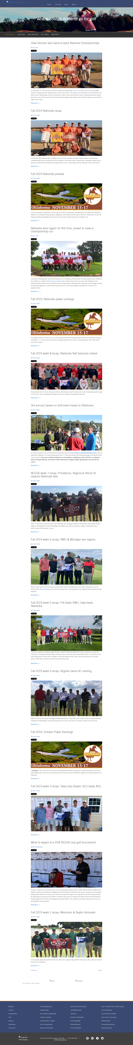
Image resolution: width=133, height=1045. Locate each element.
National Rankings (44, 589)
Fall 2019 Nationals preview (47, 174)
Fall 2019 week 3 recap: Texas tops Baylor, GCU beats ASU (66, 786)
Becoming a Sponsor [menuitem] (106, 1028)
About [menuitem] (74, 4)
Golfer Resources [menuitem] (78, 1006)
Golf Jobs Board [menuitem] (13, 1013)
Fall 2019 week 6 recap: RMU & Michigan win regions (63, 539)
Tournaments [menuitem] (46, 1006)
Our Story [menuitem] (11, 1010)
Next (100, 970)
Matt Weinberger (38, 847)
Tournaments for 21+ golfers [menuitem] (47, 1021)
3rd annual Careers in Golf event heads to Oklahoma (62, 405)
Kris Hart (35, 47)
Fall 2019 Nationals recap (46, 111)
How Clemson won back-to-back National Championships (65, 43)
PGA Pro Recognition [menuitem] (106, 1010)
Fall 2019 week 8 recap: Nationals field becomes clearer (64, 353)
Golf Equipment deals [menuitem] (76, 1010)
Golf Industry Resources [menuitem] (112, 1006)
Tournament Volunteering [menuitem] (108, 1024)
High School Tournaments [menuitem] (46, 1028)
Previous (34, 970)
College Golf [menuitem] (10, 34)
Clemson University (78, 90)
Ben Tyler (35, 236)
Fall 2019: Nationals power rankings (52, 299)
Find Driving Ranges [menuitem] (75, 1021)
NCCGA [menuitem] (49, 4)
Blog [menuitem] (66, 4)
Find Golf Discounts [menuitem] (75, 1024)
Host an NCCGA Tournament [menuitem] (108, 1013)
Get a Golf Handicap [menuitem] (75, 1028)
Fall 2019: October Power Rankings (52, 732)
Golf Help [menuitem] (21, 34)
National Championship (57, 281)
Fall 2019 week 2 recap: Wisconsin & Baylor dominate (63, 912)
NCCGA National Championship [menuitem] (48, 1013)
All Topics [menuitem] (45, 34)
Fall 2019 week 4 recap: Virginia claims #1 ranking (61, 671)
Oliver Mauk (36, 115)
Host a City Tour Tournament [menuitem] (108, 1017)
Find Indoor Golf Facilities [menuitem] (77, 1017)
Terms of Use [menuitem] (12, 1028)
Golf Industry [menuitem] (33, 34)
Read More (34, 103)
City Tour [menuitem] (58, 4)
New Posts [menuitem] (55, 34)
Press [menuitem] (10, 1017)
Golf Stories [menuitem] (73, 1013)
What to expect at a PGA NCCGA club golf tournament (63, 842)
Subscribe (119, 158)
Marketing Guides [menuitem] (105, 1021)
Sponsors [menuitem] (11, 1021)
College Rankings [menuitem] (44, 1010)
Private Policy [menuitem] (12, 1024)
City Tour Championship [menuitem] (46, 1024)
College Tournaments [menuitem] (45, 1017)
